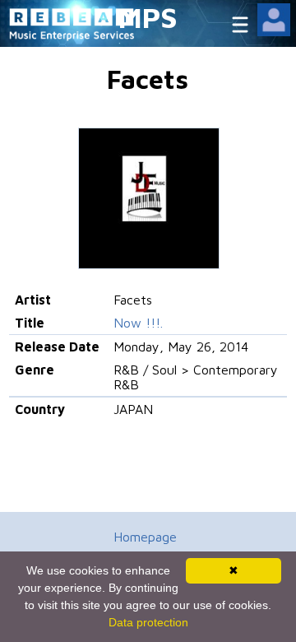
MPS (148, 17)
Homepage (145, 536)
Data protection (148, 622)
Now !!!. (138, 322)
